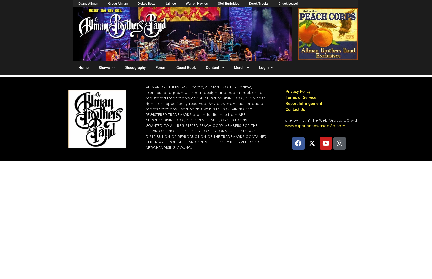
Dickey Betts (147, 3)
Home (83, 67)
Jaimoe (171, 3)
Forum (161, 67)
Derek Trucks (259, 3)
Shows (104, 67)
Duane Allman (88, 3)
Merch (239, 67)
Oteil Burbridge (228, 3)
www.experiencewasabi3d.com (315, 125)
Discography (135, 67)
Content (212, 67)
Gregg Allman (118, 3)
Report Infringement (304, 103)
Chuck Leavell (288, 3)
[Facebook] (298, 143)
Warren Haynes (197, 3)
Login (264, 67)
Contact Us (295, 109)
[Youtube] (326, 143)
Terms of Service (301, 97)
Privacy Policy (298, 91)
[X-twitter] (312, 143)
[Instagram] (340, 143)
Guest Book (186, 67)
